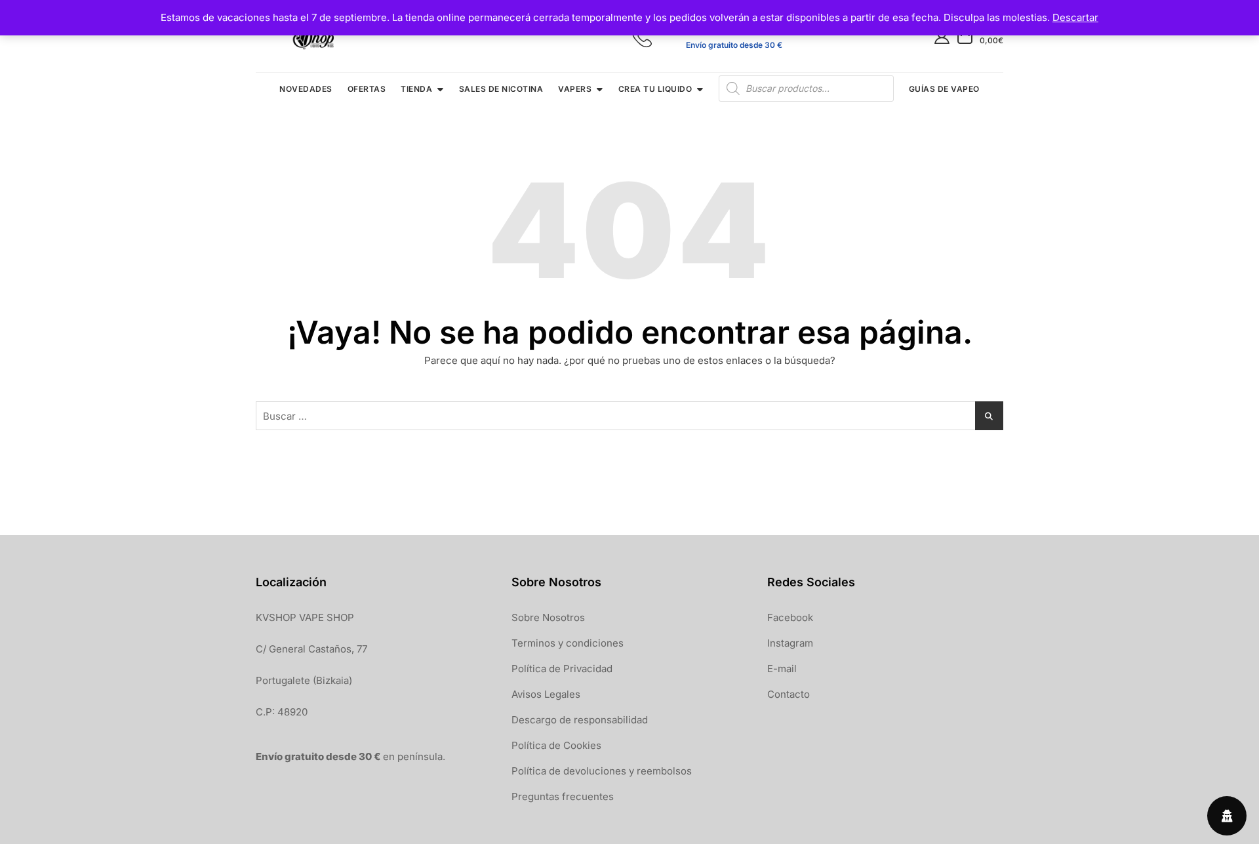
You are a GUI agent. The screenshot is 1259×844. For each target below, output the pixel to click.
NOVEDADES (305, 89)
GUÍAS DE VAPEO (944, 89)
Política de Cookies (556, 745)
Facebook (790, 617)
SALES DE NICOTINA (501, 89)
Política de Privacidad (561, 668)
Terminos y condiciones (567, 643)
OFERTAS (367, 89)
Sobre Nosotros (548, 617)
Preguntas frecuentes (562, 796)
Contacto (788, 694)
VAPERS (574, 89)
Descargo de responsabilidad (579, 719)
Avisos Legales (545, 694)
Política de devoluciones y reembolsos (601, 771)
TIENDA (416, 89)
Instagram (790, 643)
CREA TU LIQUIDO (655, 89)
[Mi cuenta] (942, 36)
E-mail (782, 668)
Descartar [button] (1075, 17)
